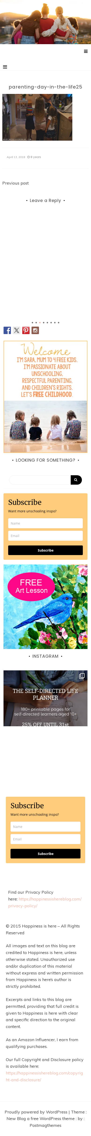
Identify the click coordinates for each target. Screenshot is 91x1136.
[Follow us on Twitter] (16, 330)
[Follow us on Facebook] (7, 330)
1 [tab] (32, 322)
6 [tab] (51, 322)
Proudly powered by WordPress (37, 1112)
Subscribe (45, 550)
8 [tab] (58, 322)
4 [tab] (43, 322)
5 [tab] (47, 322)
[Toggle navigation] (5, 66)
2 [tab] (36, 322)
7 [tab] (55, 322)
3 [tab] (40, 322)
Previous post (15, 183)
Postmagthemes (45, 1125)
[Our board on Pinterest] (26, 330)
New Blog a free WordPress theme (41, 1118)
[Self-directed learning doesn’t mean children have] (46, 712)
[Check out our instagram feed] (35, 330)
